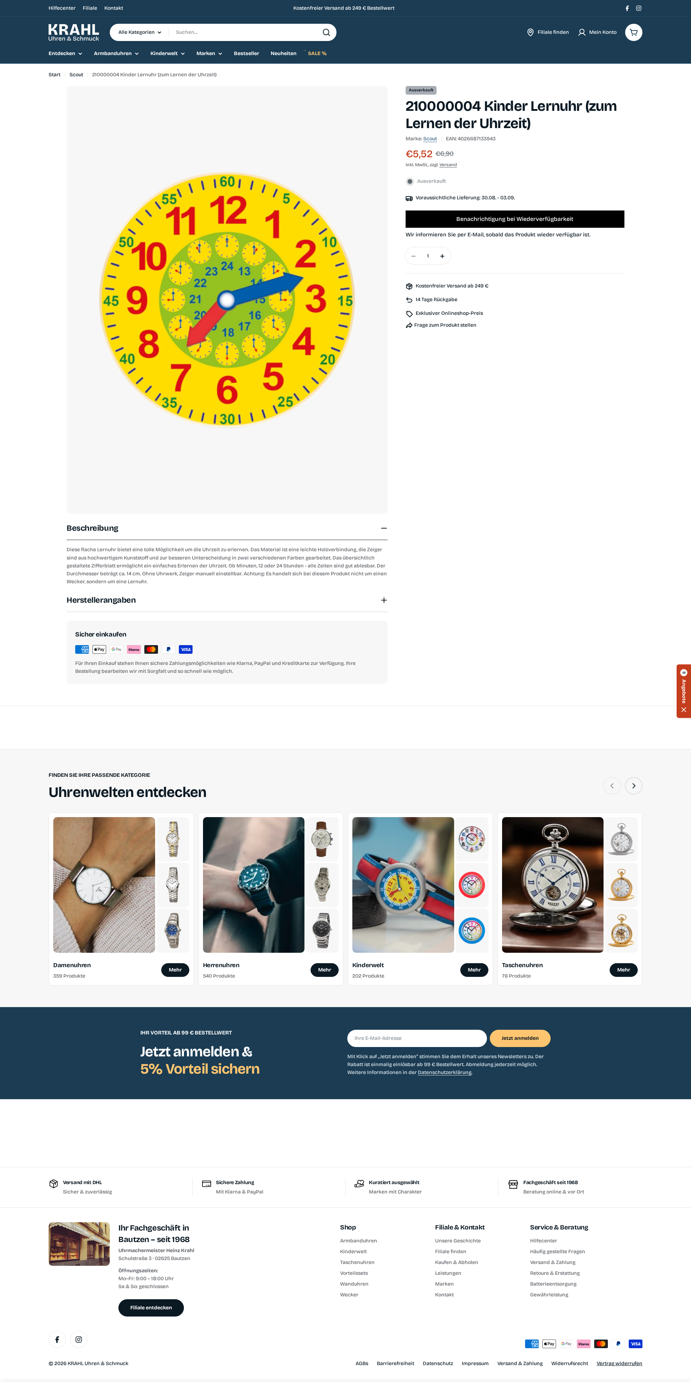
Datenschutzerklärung (444, 1072)
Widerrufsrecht (569, 1363)
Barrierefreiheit (395, 1363)
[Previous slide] (612, 785)
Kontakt (113, 8)
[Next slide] (633, 785)
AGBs (362, 1363)
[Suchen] (326, 32)
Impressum (475, 1363)
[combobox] (223, 32)
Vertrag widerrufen (619, 1363)
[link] (173, 839)
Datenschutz (438, 1363)
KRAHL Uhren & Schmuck (98, 1363)
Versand (448, 165)
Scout (76, 75)
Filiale (90, 8)
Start (54, 75)
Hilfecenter (62, 8)
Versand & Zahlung (520, 1363)
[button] (684, 691)
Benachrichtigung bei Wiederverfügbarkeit (514, 219)
